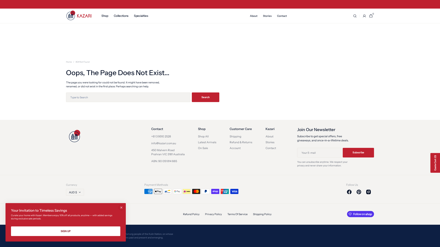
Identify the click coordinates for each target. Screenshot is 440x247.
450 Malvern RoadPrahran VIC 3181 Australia (168, 152)
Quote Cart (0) (435, 163)
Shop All (203, 136)
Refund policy (191, 214)
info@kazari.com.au (163, 143)
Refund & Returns (241, 142)
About (269, 136)
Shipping (235, 136)
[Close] (121, 207)
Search (205, 97)
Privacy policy (213, 214)
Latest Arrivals (207, 142)
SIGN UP (66, 231)
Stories (270, 142)
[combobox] (128, 97)
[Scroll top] (436, 243)
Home (69, 62)
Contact (271, 148)
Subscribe (358, 152)
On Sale (203, 148)
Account (235, 148)
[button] (355, 16)
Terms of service (237, 214)
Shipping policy (262, 214)
